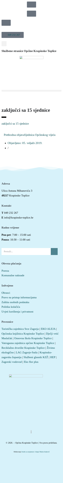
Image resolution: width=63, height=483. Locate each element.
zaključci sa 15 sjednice (15, 123)
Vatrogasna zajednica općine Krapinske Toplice (28, 343)
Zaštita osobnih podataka (15, 302)
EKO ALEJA (48, 328)
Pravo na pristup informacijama (19, 297)
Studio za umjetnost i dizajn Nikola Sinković (36, 452)
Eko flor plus (31, 361)
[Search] (54, 251)
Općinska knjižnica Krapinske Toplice (23, 333)
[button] (13, 35)
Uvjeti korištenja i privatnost (17, 311)
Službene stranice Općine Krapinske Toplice (29, 51)
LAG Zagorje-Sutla (26, 352)
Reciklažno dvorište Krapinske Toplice (23, 347)
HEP (52, 357)
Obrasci (6, 292)
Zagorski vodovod (12, 361)
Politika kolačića (11, 306)
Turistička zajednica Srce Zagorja (20, 328)
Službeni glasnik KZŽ (36, 357)
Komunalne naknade (13, 275)
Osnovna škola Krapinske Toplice (33, 338)
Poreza (5, 270)
